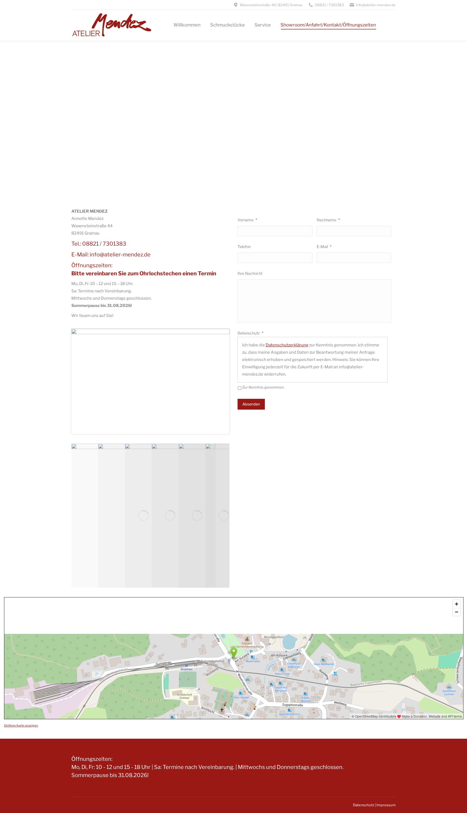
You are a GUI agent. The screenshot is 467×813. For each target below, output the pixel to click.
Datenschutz (250, 333)
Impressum (386, 805)
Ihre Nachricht (250, 273)
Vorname (247, 220)
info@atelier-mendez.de (120, 254)
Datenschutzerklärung (287, 345)
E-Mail (324, 246)
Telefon (244, 246)
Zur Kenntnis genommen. (263, 387)
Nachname (328, 220)
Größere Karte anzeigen (21, 725)
